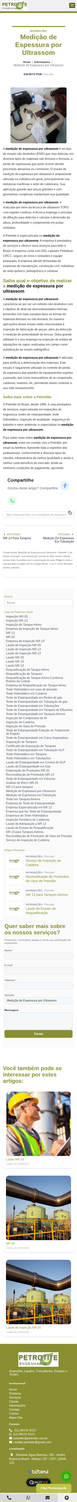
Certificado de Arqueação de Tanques (31, 746)
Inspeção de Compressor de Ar (26, 718)
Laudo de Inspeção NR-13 (23, 649)
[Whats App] (28, 1498)
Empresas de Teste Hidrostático (27, 815)
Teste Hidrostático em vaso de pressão (31, 689)
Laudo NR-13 (15, 661)
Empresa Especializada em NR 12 (29, 807)
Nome (8, 950)
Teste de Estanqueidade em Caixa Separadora (37, 737)
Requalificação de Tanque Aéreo (27, 669)
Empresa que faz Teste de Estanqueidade (33, 811)
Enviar (38, 1033)
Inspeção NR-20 (17, 616)
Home (26, 61)
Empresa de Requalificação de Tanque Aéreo (36, 685)
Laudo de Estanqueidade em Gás (28, 766)
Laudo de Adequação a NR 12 (26, 823)
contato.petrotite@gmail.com (32, 1442)
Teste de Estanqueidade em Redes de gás (34, 697)
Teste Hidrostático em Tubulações (28, 758)
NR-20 (10, 637)
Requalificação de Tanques (24, 673)
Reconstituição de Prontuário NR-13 (30, 774)
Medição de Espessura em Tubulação (31, 795)
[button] (72, 5)
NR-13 (10, 632)
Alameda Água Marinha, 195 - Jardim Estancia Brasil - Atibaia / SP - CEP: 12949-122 (38, 1458)
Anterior (13, 534)
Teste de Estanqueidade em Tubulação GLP (35, 750)
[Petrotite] (38, 1359)
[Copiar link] (70, 513)
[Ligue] (9, 1498)
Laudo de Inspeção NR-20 (23, 645)
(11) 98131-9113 (25, 1430)
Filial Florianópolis (54, 1488)
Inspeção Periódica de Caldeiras (27, 819)
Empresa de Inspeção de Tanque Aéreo (32, 628)
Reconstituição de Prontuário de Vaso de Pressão (39, 836)
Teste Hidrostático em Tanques (26, 754)
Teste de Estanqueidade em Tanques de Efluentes (39, 709)
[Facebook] (65, 485)
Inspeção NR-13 (17, 620)
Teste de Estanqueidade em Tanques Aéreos (35, 714)
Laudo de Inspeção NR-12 (23, 653)
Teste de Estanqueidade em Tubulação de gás (36, 701)
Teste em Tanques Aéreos (23, 799)
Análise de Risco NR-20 (22, 782)
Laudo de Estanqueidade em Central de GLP (36, 762)
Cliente (14, 1401)
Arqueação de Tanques (21, 741)
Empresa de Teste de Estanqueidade (30, 803)
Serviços (15, 1397)
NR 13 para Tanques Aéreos (25, 832)
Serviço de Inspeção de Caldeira (27, 840)
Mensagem (11, 1010)
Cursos (14, 1413)
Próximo (64, 534)
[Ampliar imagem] (38, 115)
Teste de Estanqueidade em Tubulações (32, 705)
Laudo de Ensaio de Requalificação (29, 827)
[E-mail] (48, 1498)
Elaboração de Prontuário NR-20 (28, 770)
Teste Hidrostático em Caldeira (26, 693)
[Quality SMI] (38, 1482)
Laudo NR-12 (15, 665)
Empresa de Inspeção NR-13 (25, 641)
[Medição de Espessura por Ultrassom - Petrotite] (15, 5)
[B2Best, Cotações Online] (39, 1472)
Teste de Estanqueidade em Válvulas (30, 778)
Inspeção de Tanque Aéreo (23, 624)
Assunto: (9, 995)
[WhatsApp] (12, 501)
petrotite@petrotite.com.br (30, 1438)
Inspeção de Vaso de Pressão (26, 726)
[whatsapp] (66, 1476)
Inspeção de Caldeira (20, 722)
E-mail (8, 965)
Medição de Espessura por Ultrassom (31, 791)
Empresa (15, 1393)
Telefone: (10, 980)
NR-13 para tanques (19, 786)
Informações (42, 61)
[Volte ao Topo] (67, 1498)
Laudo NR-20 (15, 657)
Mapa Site (16, 1417)
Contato (14, 1409)
